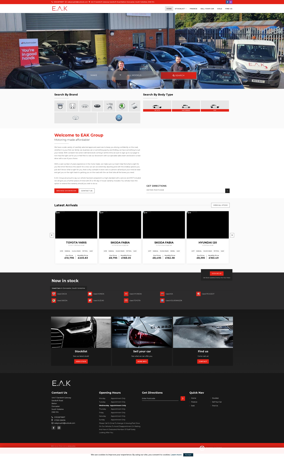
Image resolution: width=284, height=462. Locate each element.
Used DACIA (62, 294)
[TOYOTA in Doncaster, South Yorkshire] (75, 117)
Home (169, 9)
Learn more (176, 455)
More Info (142, 361)
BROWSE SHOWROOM (66, 191)
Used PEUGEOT (208, 294)
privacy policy (71, 446)
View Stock (81, 361)
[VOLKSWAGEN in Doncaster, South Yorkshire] (119, 117)
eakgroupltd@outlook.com (77, 2)
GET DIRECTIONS (156, 186)
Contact (203, 361)
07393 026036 (59, 420)
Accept (188, 455)
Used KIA (169, 294)
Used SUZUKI (98, 301)
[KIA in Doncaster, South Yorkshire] (97, 106)
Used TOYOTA (134, 301)
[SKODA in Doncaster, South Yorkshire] (122, 106)
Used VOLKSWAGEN (174, 301)
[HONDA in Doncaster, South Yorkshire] (72, 106)
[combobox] (105, 75)
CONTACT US (87, 191)
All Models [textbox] (134, 75)
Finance (193, 9)
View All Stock (220, 205)
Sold (219, 9)
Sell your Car (207, 9)
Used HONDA (98, 294)
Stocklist (180, 9)
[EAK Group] (60, 8)
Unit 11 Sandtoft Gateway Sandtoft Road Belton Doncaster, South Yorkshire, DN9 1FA (122, 2)
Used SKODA (62, 301)
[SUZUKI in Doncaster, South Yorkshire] (134, 106)
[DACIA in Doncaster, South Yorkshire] (60, 106)
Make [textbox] (94, 75)
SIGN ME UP (217, 273)
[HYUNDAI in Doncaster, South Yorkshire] (85, 106)
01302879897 (58, 2)
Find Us (228, 9)
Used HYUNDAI (135, 294)
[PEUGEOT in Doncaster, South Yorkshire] (109, 106)
